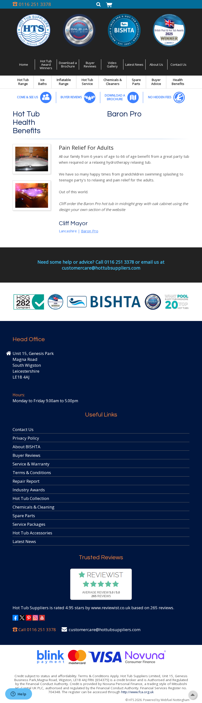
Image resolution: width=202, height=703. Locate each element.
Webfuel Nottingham (175, 700)
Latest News (134, 64)
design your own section (79, 209)
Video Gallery (112, 64)
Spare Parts (136, 82)
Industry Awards (29, 490)
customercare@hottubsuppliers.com (104, 629)
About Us (156, 64)
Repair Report (26, 481)
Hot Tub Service (87, 82)
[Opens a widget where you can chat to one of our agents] (18, 694)
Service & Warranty (31, 464)
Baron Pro (124, 114)
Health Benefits (178, 82)
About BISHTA (26, 446)
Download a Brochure (68, 64)
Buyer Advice (156, 82)
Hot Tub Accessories (32, 533)
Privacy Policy (26, 438)
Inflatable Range (64, 82)
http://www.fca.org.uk (137, 692)
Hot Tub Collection (31, 498)
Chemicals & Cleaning (33, 507)
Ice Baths (42, 82)
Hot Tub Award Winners (46, 64)
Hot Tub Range (23, 82)
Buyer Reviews (90, 64)
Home (23, 64)
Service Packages (29, 524)
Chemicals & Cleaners (112, 82)
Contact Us (178, 64)
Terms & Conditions (32, 472)
